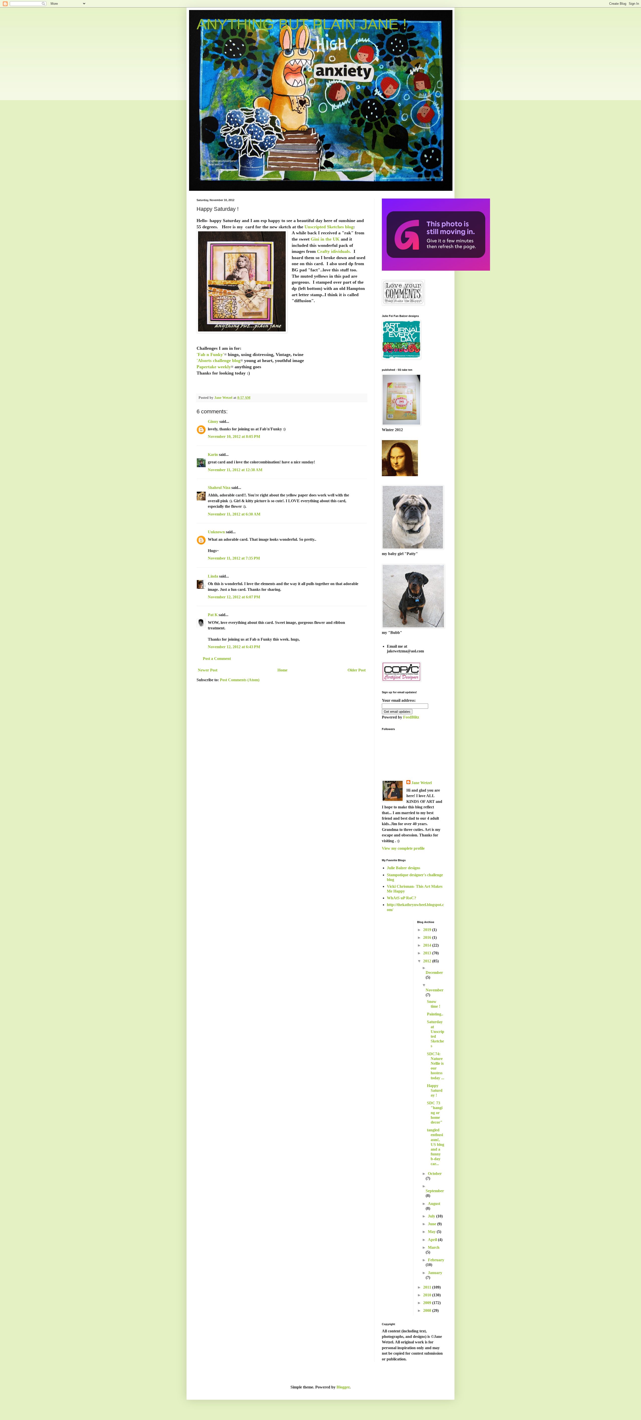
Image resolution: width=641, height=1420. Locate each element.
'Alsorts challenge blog (218, 360)
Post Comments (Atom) (239, 680)
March (433, 1247)
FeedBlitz (411, 717)
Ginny (213, 421)
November (434, 990)
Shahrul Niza (219, 487)
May (432, 1231)
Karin (213, 454)
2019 (427, 930)
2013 (427, 953)
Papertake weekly (214, 366)
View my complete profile (403, 848)
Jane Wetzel (421, 783)
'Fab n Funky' (210, 354)
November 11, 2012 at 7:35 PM (234, 558)
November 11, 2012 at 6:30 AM (234, 514)
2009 (427, 1303)
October (435, 1173)
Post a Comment (217, 658)
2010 (427, 1295)
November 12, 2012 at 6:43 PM (234, 647)
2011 (427, 1287)
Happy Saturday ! (434, 1090)
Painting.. (435, 1014)
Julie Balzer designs (403, 868)
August (434, 1203)
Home (282, 670)
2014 (427, 945)
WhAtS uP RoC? (401, 898)
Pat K (213, 615)
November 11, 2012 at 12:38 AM (235, 470)
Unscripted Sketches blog (328, 226)
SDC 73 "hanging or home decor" (434, 1112)
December (434, 972)
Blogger (343, 1387)
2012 (427, 961)
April (433, 1239)
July (432, 1216)
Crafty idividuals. (334, 251)
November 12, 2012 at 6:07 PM (234, 597)
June (432, 1224)
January (435, 1273)
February (436, 1260)
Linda (213, 576)
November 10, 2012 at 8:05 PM (234, 436)
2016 (427, 937)
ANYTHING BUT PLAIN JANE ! (302, 24)
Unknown (216, 532)
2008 (427, 1310)
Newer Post (207, 670)
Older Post (357, 670)
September (435, 1191)
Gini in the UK (325, 239)
